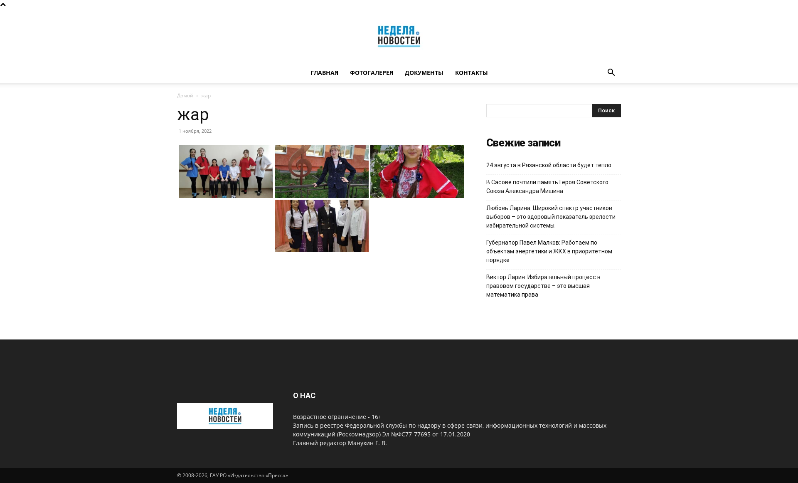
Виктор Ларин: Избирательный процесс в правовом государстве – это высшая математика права (543, 286)
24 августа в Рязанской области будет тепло (548, 165)
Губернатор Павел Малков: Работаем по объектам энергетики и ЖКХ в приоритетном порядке (549, 251)
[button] (611, 73)
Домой (185, 95)
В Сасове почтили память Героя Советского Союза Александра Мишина (547, 186)
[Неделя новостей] (399, 36)
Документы (424, 73)
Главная (324, 73)
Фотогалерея (371, 73)
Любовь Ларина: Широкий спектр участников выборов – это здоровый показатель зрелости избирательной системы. (551, 217)
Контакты (471, 73)
